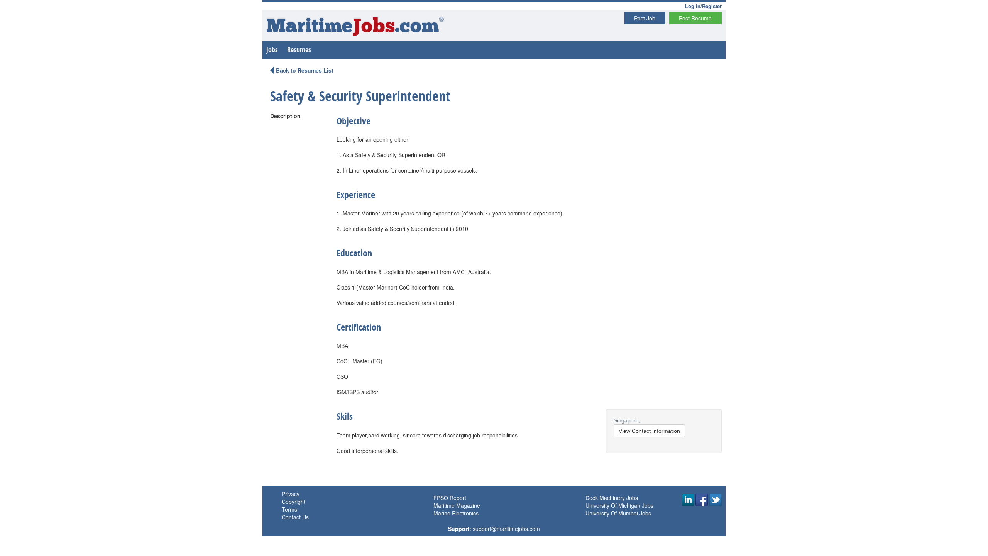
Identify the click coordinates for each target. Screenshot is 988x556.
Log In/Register (703, 6)
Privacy (290, 494)
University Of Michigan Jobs (619, 505)
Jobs (272, 49)
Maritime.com (355, 27)
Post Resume (695, 18)
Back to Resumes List (304, 70)
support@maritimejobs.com (506, 528)
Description (285, 116)
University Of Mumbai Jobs (618, 513)
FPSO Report (449, 498)
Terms (289, 509)
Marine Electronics (456, 513)
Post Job (644, 18)
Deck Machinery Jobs (611, 498)
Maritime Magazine (456, 505)
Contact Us (295, 517)
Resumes (299, 49)
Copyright (293, 501)
